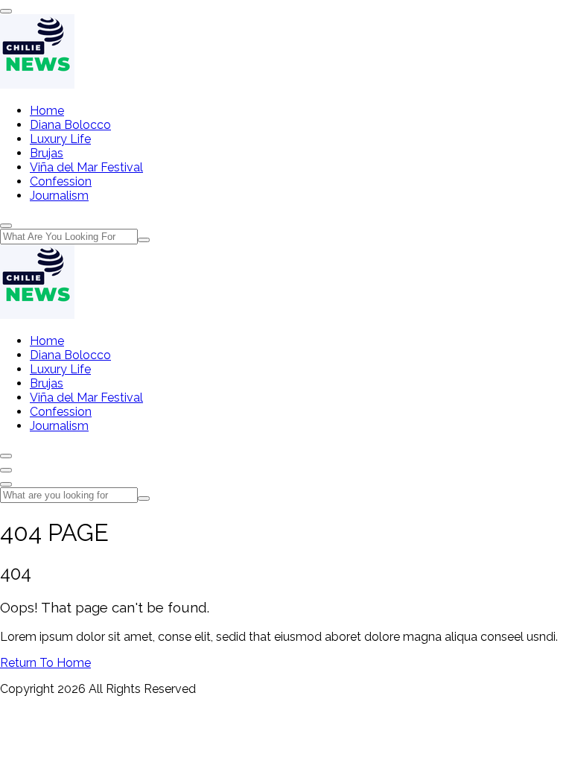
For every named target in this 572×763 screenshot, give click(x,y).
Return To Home (45, 663)
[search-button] (144, 240)
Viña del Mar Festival (86, 167)
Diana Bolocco (70, 125)
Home (47, 111)
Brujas (46, 153)
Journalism (59, 196)
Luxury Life (60, 139)
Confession (61, 181)
